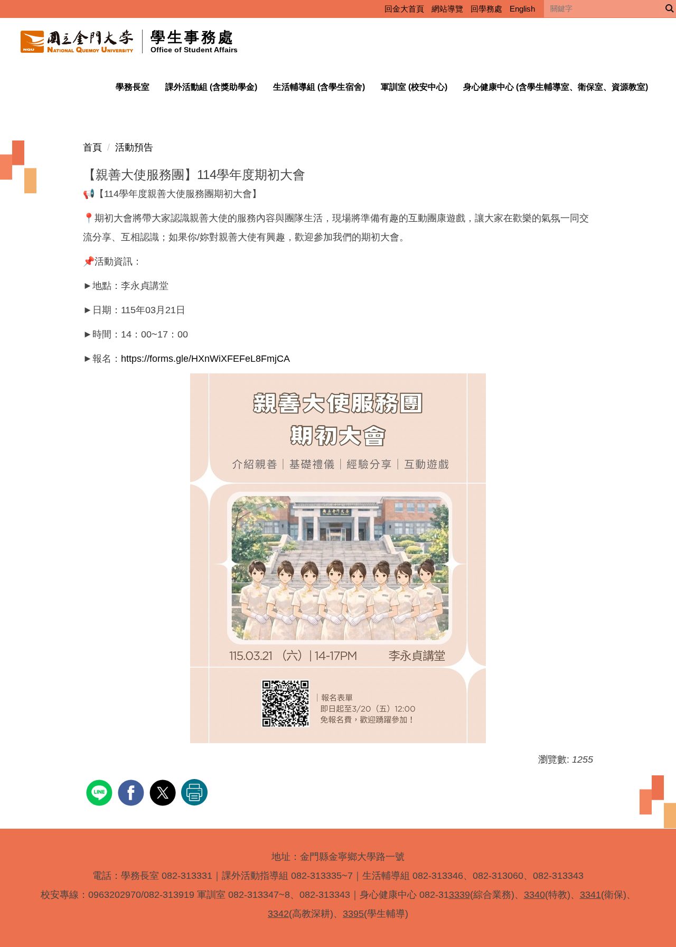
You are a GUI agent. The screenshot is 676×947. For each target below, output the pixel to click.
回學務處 (486, 8)
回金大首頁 (404, 8)
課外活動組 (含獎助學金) (211, 86)
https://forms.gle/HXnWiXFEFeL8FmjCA (205, 358)
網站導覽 (447, 8)
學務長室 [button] (132, 86)
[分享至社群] (100, 791)
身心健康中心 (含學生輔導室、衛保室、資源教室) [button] (555, 86)
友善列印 (194, 792)
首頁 (92, 147)
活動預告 (134, 147)
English (522, 8)
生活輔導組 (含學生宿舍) (319, 86)
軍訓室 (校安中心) (414, 86)
